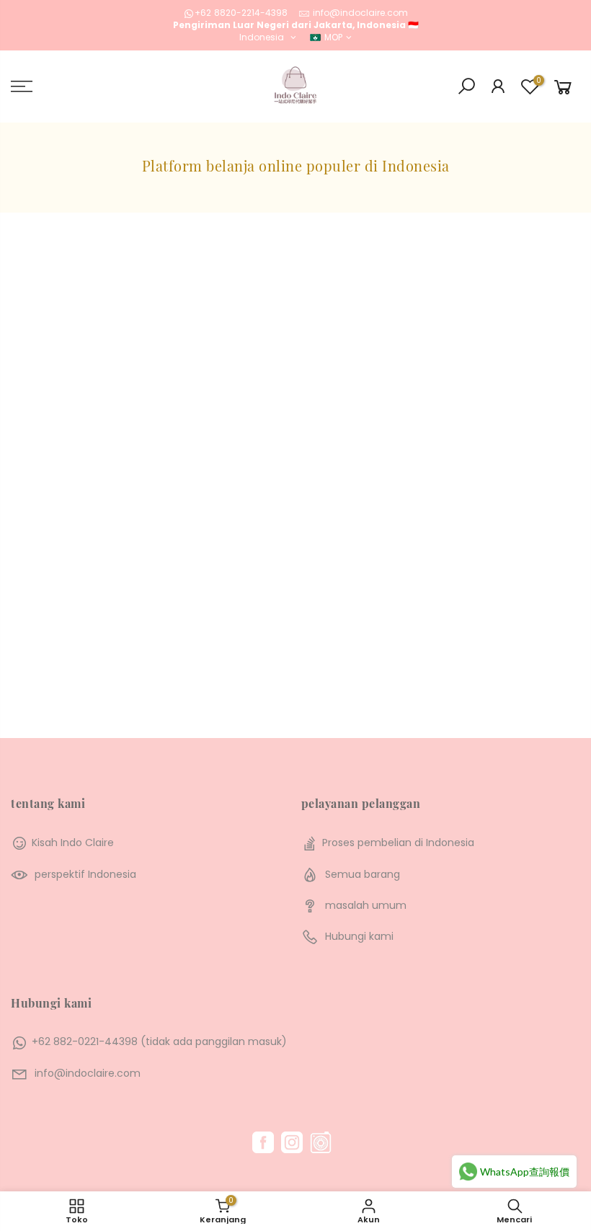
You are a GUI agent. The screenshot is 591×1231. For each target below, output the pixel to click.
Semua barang (362, 874)
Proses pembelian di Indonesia (398, 842)
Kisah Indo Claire (73, 842)
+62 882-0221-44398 (85, 1041)
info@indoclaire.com (360, 12)
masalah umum (365, 905)
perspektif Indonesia (85, 874)
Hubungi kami (359, 936)
